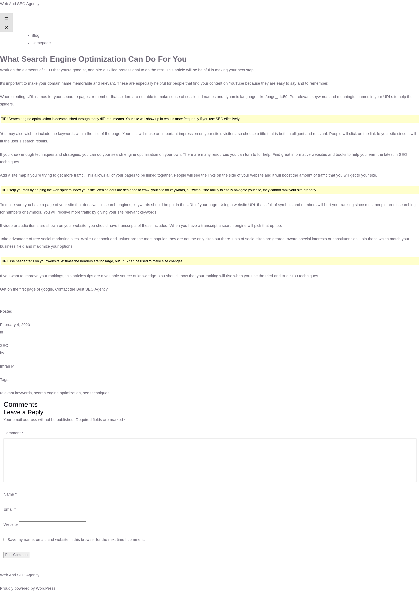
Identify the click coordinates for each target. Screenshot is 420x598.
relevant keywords (16, 393)
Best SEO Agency (92, 289)
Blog (35, 35)
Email (10, 509)
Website (11, 524)
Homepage (41, 43)
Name (10, 494)
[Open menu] (6, 18)
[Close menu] (6, 27)
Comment (13, 433)
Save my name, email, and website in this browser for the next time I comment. (76, 539)
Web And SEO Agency (19, 4)
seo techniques (96, 393)
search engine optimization (57, 393)
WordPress (45, 588)
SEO (4, 345)
